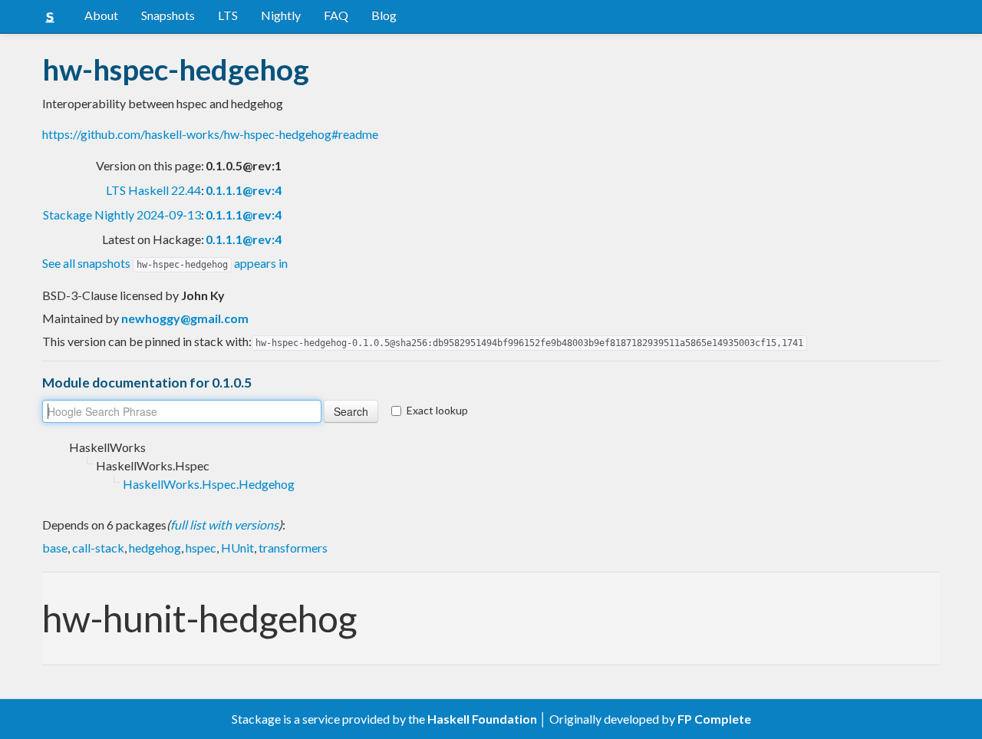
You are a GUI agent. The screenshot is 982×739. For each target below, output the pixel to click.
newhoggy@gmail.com (185, 318)
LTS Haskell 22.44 (153, 190)
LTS (228, 15)
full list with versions (224, 524)
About (101, 15)
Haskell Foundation (482, 718)
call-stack (98, 547)
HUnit (237, 547)
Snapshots (168, 15)
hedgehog (155, 547)
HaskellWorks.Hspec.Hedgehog (209, 484)
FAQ (336, 15)
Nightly (281, 15)
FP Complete (714, 718)
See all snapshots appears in (165, 263)
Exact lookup (437, 410)
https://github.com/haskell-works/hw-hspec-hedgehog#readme (210, 134)
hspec (201, 547)
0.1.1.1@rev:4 (244, 190)
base (55, 547)
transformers (293, 547)
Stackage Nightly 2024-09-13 (122, 214)
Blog (384, 15)
